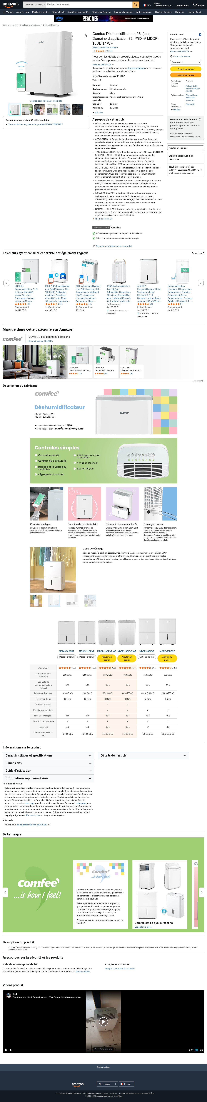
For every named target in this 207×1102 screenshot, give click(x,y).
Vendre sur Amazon (101, 12)
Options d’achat (66, 657)
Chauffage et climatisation (30, 25)
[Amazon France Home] (77, 1085)
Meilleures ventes (40, 12)
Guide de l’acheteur (123, 12)
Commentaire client (22, 997)
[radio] (14, 109)
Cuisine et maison (163, 12)
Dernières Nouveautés (78, 12)
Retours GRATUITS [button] (180, 51)
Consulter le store (143, 927)
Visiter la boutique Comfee (105, 47)
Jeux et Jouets (195, 12)
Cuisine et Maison (10, 25)
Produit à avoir (40, 997)
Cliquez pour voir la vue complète (46, 101)
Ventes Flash (58, 12)
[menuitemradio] (196, 1050)
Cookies (113, 1093)
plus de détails (83, 971)
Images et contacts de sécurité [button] (119, 968)
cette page (30, 803)
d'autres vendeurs (136, 68)
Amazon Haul (22, 12)
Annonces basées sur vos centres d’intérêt (136, 1093)
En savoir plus (33, 815)
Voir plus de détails (104, 219)
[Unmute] (201, 1050)
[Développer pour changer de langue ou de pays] (150, 5)
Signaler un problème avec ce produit (114, 246)
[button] (8, 12)
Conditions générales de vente (68, 1093)
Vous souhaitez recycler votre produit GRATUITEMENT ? (35, 124)
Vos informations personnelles (95, 1093)
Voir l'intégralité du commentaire (65, 997)
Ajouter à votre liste (178, 148)
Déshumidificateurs (51, 25)
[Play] (5, 1050)
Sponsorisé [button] (196, 381)
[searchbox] (89, 4)
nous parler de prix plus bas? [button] (32, 824)
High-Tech (180, 12)
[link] (27, 293)
